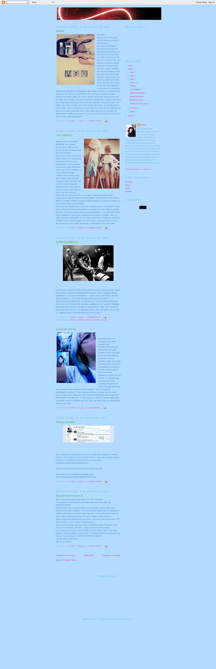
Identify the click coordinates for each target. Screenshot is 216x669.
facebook (129, 182)
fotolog (127, 185)
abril (132, 79)
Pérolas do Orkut (65, 422)
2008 (130, 116)
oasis (81, 320)
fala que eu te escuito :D (69, 495)
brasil (73, 320)
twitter (127, 188)
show (103, 320)
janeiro (133, 111)
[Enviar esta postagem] (105, 121)
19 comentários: (94, 228)
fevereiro (133, 108)
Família (60, 31)
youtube (128, 191)
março (133, 83)
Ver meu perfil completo (138, 169)
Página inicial (89, 555)
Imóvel (143, 204)
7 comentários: (93, 317)
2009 (130, 69)
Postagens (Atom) (70, 560)
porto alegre (92, 320)
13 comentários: (94, 546)
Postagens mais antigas (111, 555)
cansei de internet (66, 329)
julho (132, 72)
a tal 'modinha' (64, 135)
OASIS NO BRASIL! (67, 242)
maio (132, 76)
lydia (143, 125)
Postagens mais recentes (65, 555)
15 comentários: (94, 481)
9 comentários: (93, 408)
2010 (130, 66)
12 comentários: (94, 121)
